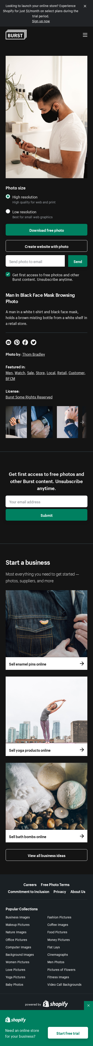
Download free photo (46, 230)
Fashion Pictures (59, 916)
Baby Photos (14, 984)
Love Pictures (15, 969)
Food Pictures (57, 931)
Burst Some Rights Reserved (29, 396)
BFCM (10, 378)
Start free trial (67, 1033)
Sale (30, 372)
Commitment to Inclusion (28, 891)
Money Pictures (58, 939)
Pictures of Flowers (61, 969)
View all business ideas (46, 855)
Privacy (59, 891)
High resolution (24, 196)
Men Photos (55, 961)
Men (9, 372)
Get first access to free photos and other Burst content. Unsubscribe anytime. (45, 276)
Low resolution (24, 211)
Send (78, 261)
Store (40, 372)
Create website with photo (46, 246)
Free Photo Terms (55, 884)
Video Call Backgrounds (64, 984)
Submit (47, 515)
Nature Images (16, 931)
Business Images (18, 916)
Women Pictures (17, 961)
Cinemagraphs (57, 954)
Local (51, 372)
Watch (20, 372)
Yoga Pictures (15, 976)
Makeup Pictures (18, 924)
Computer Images (18, 946)
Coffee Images (57, 924)
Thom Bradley (33, 354)
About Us (77, 891)
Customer (76, 372)
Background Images (20, 954)
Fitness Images (58, 976)
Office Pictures (16, 939)
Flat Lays (53, 946)
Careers (30, 884)
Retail (62, 372)
